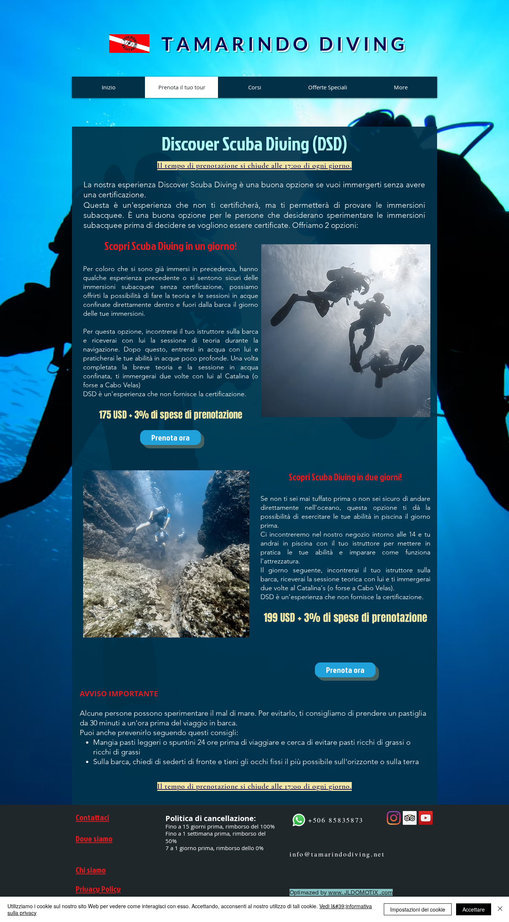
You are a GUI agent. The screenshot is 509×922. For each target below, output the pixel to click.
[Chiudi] (500, 909)
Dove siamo (94, 838)
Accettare (473, 909)
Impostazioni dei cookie (417, 909)
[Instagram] (394, 818)
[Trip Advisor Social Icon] (410, 818)
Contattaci (92, 817)
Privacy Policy (98, 888)
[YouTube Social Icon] (426, 818)
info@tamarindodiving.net (337, 853)
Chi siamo (91, 869)
